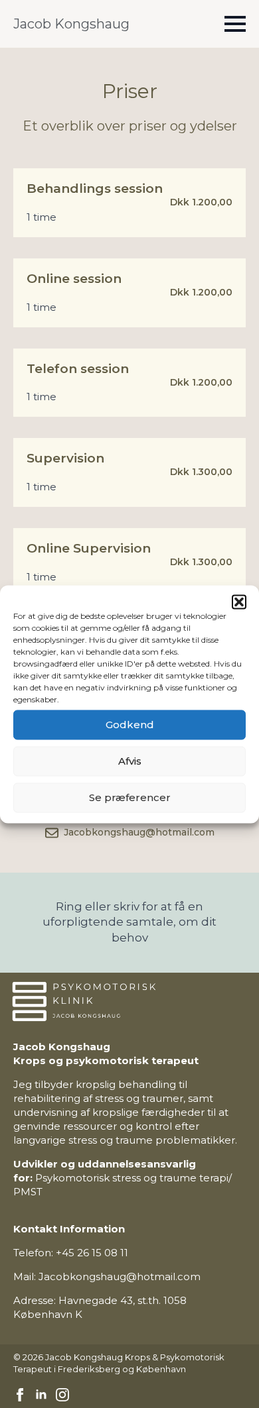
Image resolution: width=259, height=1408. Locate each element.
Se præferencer (130, 797)
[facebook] (20, 1394)
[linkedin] (41, 1394)
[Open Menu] (235, 23)
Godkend (130, 724)
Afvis (129, 761)
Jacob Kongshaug (71, 24)
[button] (239, 601)
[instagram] (62, 1394)
